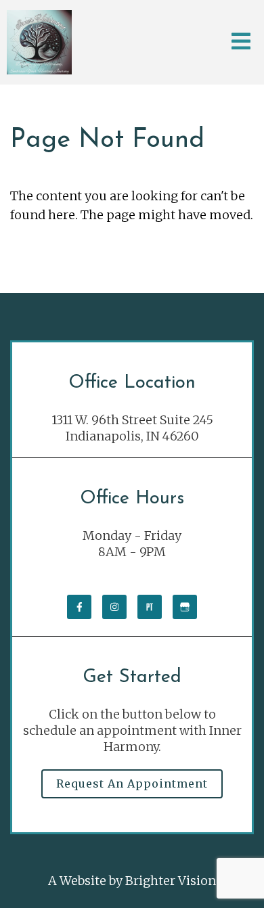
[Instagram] (114, 607)
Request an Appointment (132, 783)
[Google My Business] (185, 607)
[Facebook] (79, 607)
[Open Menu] (241, 42)
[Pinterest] (149, 607)
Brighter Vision (170, 880)
